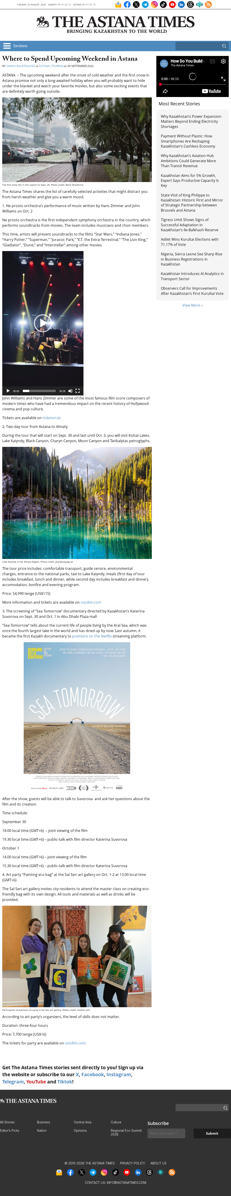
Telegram (13, 1081)
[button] (43, 323)
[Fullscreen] (77, 391)
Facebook (92, 1074)
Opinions (80, 1130)
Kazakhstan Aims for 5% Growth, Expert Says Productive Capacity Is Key (190, 180)
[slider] (39, 391)
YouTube (36, 1081)
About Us (158, 1163)
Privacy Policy (132, 1163)
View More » (192, 305)
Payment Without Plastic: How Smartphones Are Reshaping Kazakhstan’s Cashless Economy (188, 141)
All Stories (7, 1122)
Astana (44, 66)
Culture (116, 1122)
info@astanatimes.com (126, 1182)
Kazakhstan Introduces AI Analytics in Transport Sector (192, 276)
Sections (20, 46)
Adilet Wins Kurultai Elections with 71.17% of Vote (190, 242)
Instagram (118, 1074)
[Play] (8, 391)
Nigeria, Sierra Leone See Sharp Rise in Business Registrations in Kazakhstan (191, 259)
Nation (41, 1130)
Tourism (57, 66)
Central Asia (82, 1122)
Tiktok (64, 1081)
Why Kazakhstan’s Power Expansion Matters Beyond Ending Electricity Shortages (191, 121)
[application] (42, 323)
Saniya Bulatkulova (20, 66)
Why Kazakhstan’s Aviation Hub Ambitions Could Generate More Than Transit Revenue (188, 160)
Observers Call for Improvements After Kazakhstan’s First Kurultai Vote (192, 291)
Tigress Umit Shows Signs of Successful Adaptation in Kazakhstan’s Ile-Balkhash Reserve (189, 224)
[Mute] (70, 391)
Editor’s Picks (9, 1130)
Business (43, 1122)
